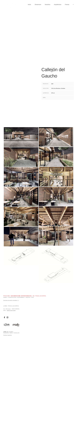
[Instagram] (7, 317)
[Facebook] (4, 317)
